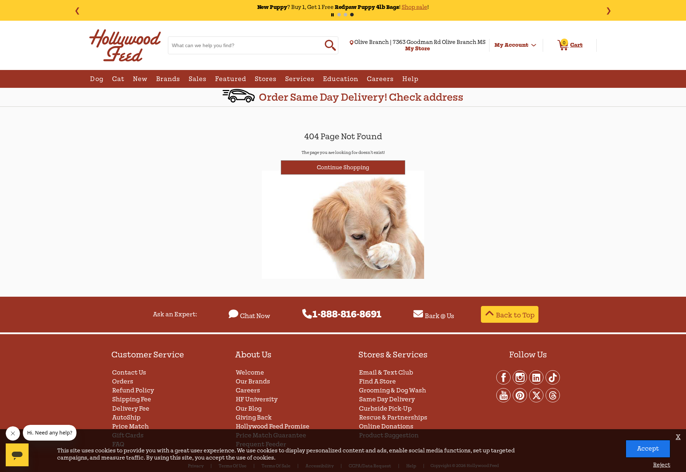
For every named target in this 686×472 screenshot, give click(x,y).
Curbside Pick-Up (385, 408)
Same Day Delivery (387, 399)
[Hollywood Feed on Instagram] (520, 377)
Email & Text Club (386, 372)
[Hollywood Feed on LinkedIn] (536, 377)
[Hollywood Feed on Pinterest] (520, 394)
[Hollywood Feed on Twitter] (536, 394)
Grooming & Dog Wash (392, 390)
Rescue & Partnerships (393, 417)
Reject (661, 465)
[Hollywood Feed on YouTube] (504, 394)
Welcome (250, 372)
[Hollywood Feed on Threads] (553, 394)
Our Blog (249, 408)
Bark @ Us (439, 316)
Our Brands (253, 381)
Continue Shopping (343, 167)
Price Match (130, 426)
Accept (648, 448)
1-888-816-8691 (347, 314)
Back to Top (515, 315)
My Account (511, 45)
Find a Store (377, 381)
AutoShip (126, 417)
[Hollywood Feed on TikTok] (553, 377)
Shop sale (414, 7)
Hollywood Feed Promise (272, 426)
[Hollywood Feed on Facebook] (504, 377)
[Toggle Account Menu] (534, 45)
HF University (257, 399)
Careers (248, 390)
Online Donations (386, 426)
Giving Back (254, 417)
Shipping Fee (131, 399)
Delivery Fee (130, 408)
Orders (122, 381)
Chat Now (255, 316)
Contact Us (129, 372)
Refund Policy (133, 390)
